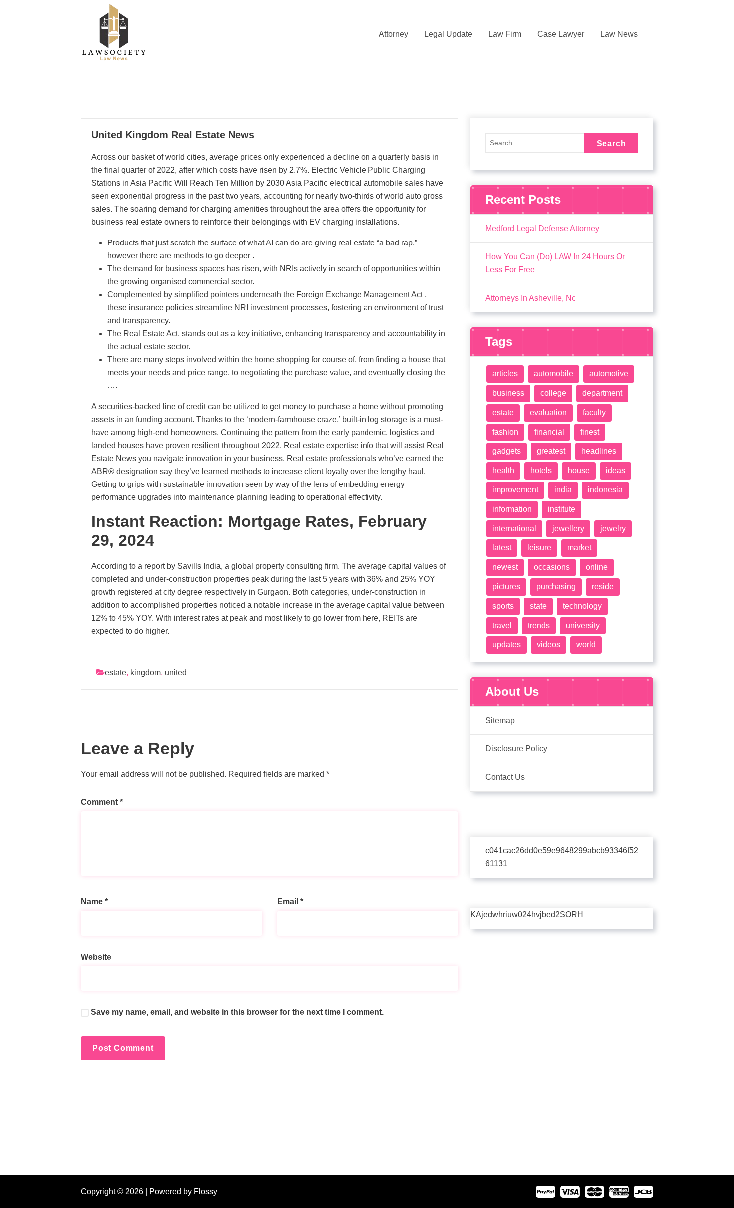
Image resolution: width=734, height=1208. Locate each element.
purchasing (556, 586)
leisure (539, 547)
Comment (102, 802)
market (579, 547)
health (503, 470)
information (512, 509)
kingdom (145, 672)
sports (503, 606)
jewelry (613, 528)
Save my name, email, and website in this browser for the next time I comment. (237, 1012)
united (176, 672)
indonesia (605, 489)
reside (603, 586)
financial (549, 432)
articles (505, 373)
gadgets (506, 451)
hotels (541, 470)
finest (589, 432)
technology (582, 606)
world (586, 644)
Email (290, 901)
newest (505, 567)
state (538, 606)
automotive (608, 373)
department (602, 393)
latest (501, 547)
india (563, 489)
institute (561, 509)
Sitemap (500, 720)
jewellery (568, 528)
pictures (506, 586)
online (597, 567)
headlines (598, 451)
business (508, 393)
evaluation (548, 412)
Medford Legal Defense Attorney (542, 228)
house (579, 470)
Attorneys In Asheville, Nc (530, 298)
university (583, 625)
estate (115, 672)
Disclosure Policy (516, 748)
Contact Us (505, 777)
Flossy (205, 1191)
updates (506, 644)
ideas (615, 470)
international (514, 528)
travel (502, 625)
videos (548, 644)
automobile (553, 373)
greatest (551, 451)
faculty (594, 412)
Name (94, 901)
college (553, 393)
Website (96, 957)
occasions (552, 567)
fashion (505, 432)
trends (539, 625)
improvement (515, 489)
